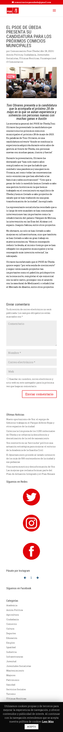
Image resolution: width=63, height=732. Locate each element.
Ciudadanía (30, 54)
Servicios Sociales (16, 689)
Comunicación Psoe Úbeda (24, 51)
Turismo (11, 693)
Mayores (10, 675)
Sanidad (10, 684)
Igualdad (11, 647)
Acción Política (14, 54)
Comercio (11, 624)
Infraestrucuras (14, 656)
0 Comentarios (15, 61)
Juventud (11, 661)
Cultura (10, 628)
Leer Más (48, 721)
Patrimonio (12, 680)
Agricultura (12, 614)
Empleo (10, 642)
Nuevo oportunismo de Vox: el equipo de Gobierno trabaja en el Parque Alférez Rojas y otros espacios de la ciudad (30, 423)
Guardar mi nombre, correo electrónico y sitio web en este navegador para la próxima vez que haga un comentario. (30, 383)
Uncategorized (48, 58)
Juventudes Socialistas (18, 666)
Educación (11, 638)
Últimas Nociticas (29, 58)
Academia (11, 605)
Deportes (11, 633)
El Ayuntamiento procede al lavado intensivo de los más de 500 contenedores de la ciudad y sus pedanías (30, 458)
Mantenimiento (15, 670)
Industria (11, 652)
